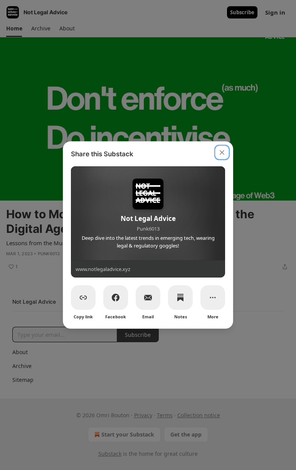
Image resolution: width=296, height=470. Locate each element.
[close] (222, 152)
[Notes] (180, 297)
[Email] (148, 297)
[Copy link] (83, 297)
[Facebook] (115, 297)
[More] (212, 297)
